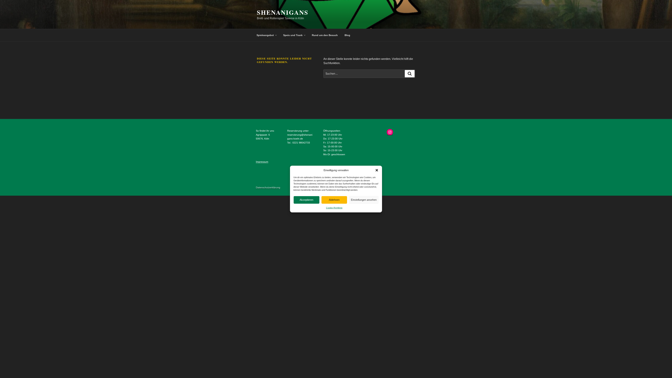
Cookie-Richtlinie (334, 207)
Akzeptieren (306, 199)
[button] (377, 170)
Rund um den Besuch (325, 35)
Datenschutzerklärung (268, 187)
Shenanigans (282, 12)
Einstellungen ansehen (364, 199)
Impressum (262, 161)
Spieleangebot (265, 35)
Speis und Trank (293, 35)
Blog (347, 35)
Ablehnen (334, 199)
